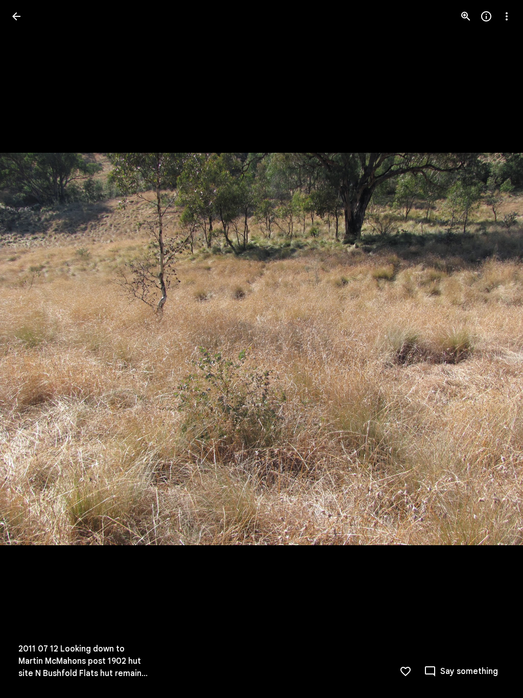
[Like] (405, 671)
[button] (28, 349)
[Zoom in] (466, 16)
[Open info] (486, 16)
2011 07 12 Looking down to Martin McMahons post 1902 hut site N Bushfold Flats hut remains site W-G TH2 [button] (82, 662)
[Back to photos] (16, 16)
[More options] (506, 16)
